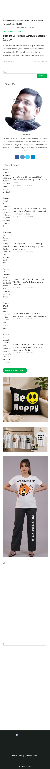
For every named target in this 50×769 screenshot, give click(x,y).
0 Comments (9, 61)
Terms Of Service (31, 755)
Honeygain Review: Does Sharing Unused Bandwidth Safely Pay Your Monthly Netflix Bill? (28, 246)
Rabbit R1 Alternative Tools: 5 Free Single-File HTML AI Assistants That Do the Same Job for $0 (30, 347)
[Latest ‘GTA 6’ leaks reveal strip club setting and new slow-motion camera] (7, 315)
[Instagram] (22, 157)
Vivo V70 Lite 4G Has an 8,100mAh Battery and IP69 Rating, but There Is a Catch (30, 180)
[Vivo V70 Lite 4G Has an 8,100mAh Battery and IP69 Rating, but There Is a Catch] (7, 180)
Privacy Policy (17, 755)
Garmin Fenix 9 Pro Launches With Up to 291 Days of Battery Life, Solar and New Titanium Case (29, 211)
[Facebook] (17, 157)
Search (5, 72)
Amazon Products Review (13, 32)
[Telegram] (33, 157)
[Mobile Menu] (47, 9)
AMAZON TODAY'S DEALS (15, 370)
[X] (27, 157)
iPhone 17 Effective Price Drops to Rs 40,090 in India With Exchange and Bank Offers (29, 282)
